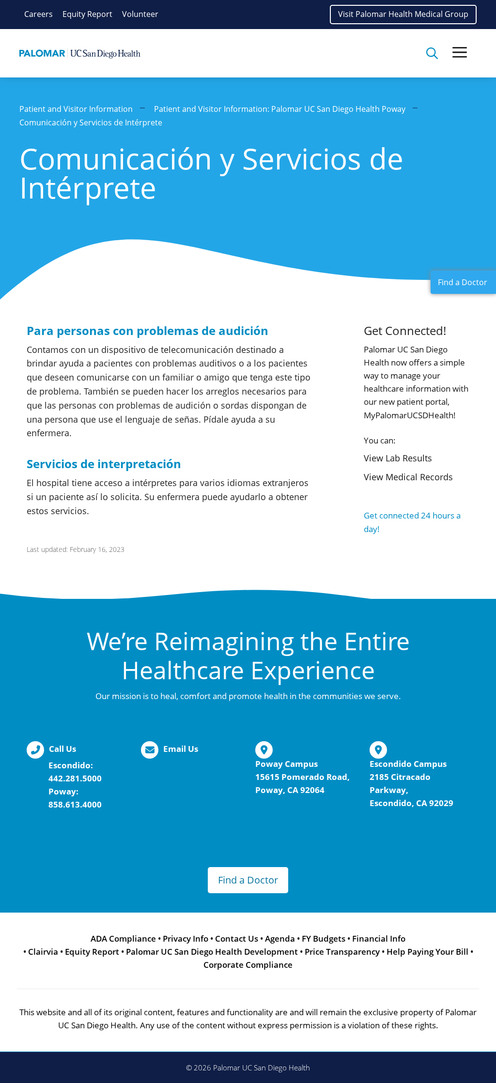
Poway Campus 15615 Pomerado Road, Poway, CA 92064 (302, 776)
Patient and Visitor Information (76, 109)
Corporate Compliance (248, 964)
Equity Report (87, 14)
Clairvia (43, 951)
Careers (38, 14)
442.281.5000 (75, 778)
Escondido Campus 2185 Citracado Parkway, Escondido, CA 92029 (411, 783)
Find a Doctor (248, 879)
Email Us (180, 748)
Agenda (280, 938)
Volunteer (140, 14)
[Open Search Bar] (432, 53)
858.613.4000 (75, 804)
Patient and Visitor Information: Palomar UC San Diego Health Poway (279, 109)
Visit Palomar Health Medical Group (403, 14)
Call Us (62, 748)
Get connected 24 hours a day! (412, 522)
